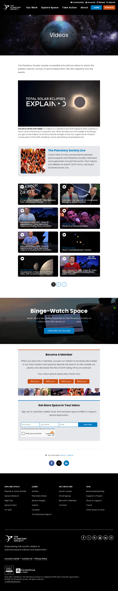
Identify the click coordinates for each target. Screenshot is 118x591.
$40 (82, 381)
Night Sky (9, 500)
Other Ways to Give (95, 509)
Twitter (84, 321)
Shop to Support (94, 500)
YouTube (33, 321)
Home (62, 455)
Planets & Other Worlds (15, 491)
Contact (63, 505)
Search (112, 2)
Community (78, 2)
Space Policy (11, 505)
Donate (109, 7)
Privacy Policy (50, 429)
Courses (36, 509)
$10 (50, 381)
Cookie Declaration (12, 581)
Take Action (69, 7)
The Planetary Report (42, 514)
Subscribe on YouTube (59, 330)
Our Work (32, 7)
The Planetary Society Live (66, 150)
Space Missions (12, 496)
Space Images (38, 500)
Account (91, 2)
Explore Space (50, 7)
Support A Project (94, 496)
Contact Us (27, 558)
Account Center (12, 558)
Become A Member (68, 500)
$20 (66, 381)
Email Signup (65, 496)
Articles (35, 491)
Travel (89, 505)
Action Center (65, 491)
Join (96, 7)
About (84, 7)
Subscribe (87, 424)
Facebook (71, 321)
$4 (35, 381)
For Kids (8, 509)
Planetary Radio (39, 496)
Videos (70, 455)
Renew (102, 2)
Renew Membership (95, 491)
